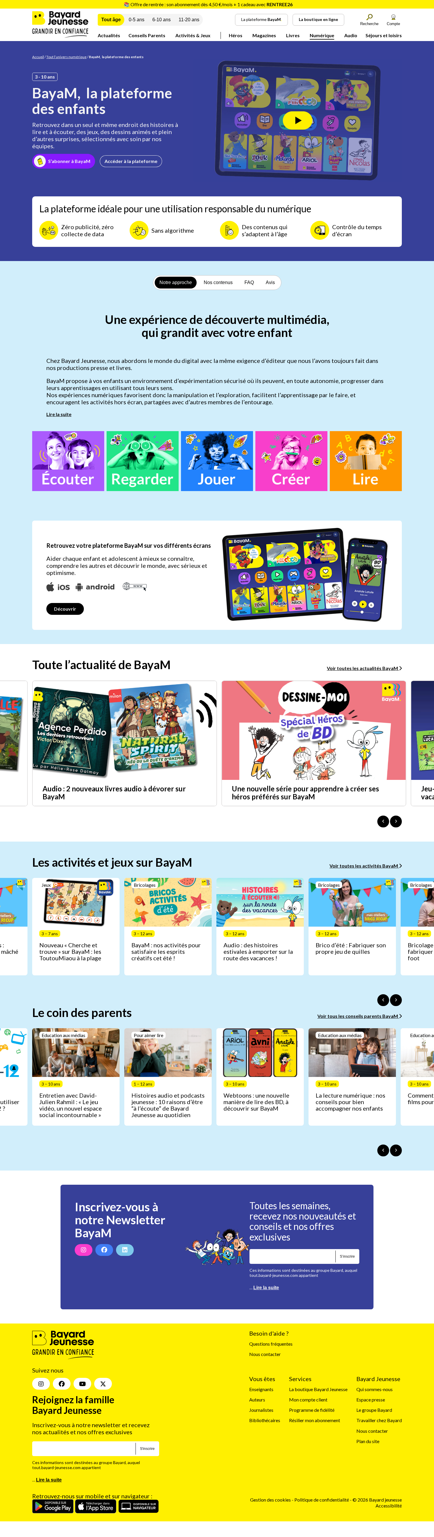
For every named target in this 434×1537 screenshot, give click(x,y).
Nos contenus (218, 282)
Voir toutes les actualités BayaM (363, 668)
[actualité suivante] (396, 821)
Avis (270, 282)
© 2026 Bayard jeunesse (377, 1500)
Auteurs (257, 1399)
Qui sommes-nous (374, 1389)
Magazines (264, 35)
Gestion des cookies (270, 1500)
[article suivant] (396, 1000)
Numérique (322, 35)
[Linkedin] (125, 1250)
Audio (350, 35)
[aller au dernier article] (383, 1000)
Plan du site (367, 1441)
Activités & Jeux (193, 35)
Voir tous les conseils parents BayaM (358, 1016)
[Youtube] (82, 1384)
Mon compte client (308, 1399)
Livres (293, 35)
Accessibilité (389, 1505)
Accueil (38, 57)
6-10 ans (161, 19)
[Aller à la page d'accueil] (60, 36)
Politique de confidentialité (322, 1500)
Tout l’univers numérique (66, 57)
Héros (235, 35)
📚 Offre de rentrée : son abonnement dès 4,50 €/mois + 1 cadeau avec (208, 4)
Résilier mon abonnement (314, 1420)
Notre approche (175, 282)
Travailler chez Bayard (379, 1420)
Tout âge (111, 19)
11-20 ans (189, 19)
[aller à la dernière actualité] (383, 821)
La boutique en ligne (318, 19)
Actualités (109, 35)
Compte (393, 24)
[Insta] (41, 1384)
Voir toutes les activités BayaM (364, 865)
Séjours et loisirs (384, 35)
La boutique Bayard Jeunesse (318, 1389)
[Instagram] (83, 1250)
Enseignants (261, 1389)
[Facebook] (104, 1250)
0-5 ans (136, 19)
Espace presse (370, 1399)
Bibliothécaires (264, 1420)
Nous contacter (265, 1354)
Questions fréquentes (271, 1344)
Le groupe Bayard (374, 1410)
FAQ (249, 282)
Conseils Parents (146, 35)
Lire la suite (58, 414)
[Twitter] (103, 1384)
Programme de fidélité (312, 1410)
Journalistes (261, 1410)
